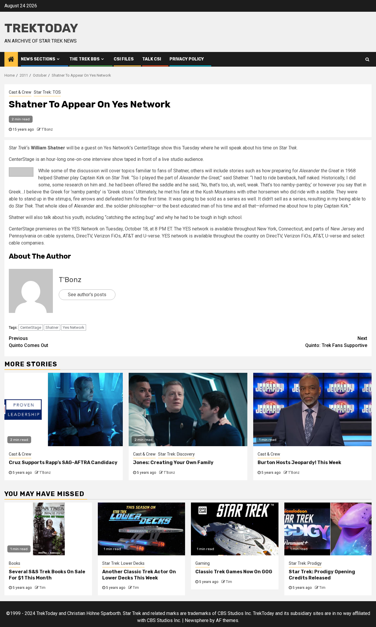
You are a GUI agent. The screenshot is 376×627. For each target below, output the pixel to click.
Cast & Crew (20, 92)
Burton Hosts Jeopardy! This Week (299, 462)
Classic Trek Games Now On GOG (233, 571)
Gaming (202, 563)
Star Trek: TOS (47, 92)
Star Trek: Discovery (176, 454)
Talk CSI (151, 59)
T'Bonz (47, 129)
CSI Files (124, 59)
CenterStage (30, 327)
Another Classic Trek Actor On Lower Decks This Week (139, 575)
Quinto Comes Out (28, 342)
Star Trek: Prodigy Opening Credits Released (322, 575)
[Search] (367, 59)
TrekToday (41, 28)
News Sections (38, 59)
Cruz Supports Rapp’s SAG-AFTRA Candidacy (63, 462)
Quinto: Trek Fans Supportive (336, 342)
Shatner (52, 327)
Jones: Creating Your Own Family (173, 462)
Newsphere (197, 620)
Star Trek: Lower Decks (123, 563)
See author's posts (87, 294)
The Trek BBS (84, 59)
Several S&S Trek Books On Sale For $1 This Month (47, 575)
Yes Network (73, 327)
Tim (42, 588)
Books (14, 563)
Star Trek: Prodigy (305, 563)
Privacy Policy (186, 59)
